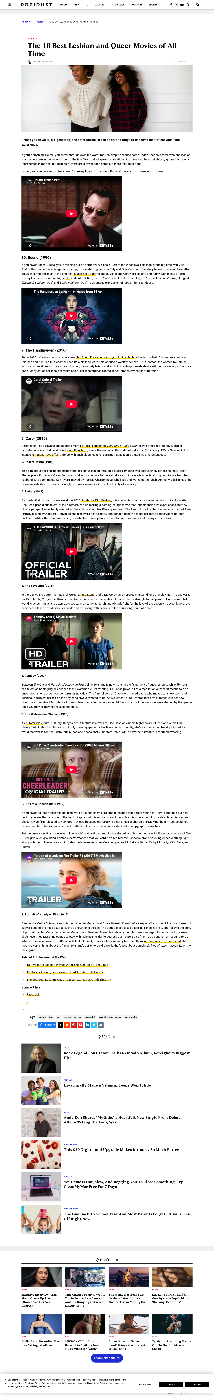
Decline (171, 1385)
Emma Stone (86, 594)
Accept (197, 1385)
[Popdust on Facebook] (171, 4)
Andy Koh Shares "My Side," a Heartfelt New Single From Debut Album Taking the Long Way (122, 1120)
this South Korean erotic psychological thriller (106, 357)
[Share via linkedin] (87, 1025)
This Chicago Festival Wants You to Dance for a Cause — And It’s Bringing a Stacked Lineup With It (85, 1300)
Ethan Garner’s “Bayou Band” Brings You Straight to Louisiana (127, 1344)
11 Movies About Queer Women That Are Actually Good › (64, 972)
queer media (131, 1017)
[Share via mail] (101, 1025)
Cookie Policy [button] (99, 1383)
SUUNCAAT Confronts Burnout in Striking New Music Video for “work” (82, 1344)
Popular (39, 21)
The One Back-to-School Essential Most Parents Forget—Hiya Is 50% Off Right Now (127, 1216)
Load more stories (107, 1358)
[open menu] (10, 4)
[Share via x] (60, 1025)
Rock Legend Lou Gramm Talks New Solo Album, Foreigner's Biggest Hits (127, 1055)
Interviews (117, 4)
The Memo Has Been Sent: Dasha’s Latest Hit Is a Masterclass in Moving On (127, 1298)
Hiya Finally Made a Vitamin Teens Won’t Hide (107, 1085)
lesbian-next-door (84, 274)
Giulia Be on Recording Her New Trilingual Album (40, 1343)
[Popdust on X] (176, 4)
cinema (42, 1017)
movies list (90, 1017)
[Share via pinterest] (74, 1025)
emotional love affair (45, 454)
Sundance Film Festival (96, 500)
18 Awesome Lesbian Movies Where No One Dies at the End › (67, 965)
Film (76, 4)
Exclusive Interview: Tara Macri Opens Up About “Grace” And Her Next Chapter (39, 1300)
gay (58, 1017)
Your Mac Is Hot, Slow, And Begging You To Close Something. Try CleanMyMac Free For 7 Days (123, 1184)
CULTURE (99, 4)
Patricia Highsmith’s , (104, 446)
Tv (86, 4)
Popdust (26, 21)
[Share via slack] (94, 1025)
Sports (153, 4)
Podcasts (137, 4)
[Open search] (197, 4)
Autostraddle (34, 723)
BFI (68, 278)
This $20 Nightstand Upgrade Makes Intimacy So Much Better (121, 1149)
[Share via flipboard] (80, 1025)
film (51, 1017)
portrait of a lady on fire (110, 1017)
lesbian (67, 1017)
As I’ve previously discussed (162, 941)
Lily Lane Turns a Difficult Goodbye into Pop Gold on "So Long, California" (170, 1298)
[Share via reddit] (67, 1025)
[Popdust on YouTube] (182, 4)
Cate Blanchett (76, 450)
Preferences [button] (44, 1386)
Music (64, 4)
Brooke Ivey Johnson (43, 61)
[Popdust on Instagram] (187, 4)
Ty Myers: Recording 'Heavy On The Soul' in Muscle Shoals (171, 1344)
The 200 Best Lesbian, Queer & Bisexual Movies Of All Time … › (68, 979)
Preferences (145, 1385)
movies (77, 1017)
